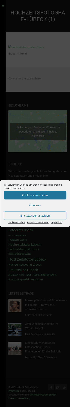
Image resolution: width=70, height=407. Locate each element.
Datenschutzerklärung (38, 222)
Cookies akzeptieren (35, 195)
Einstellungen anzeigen (35, 215)
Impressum (56, 222)
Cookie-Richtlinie (16, 222)
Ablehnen (35, 205)
